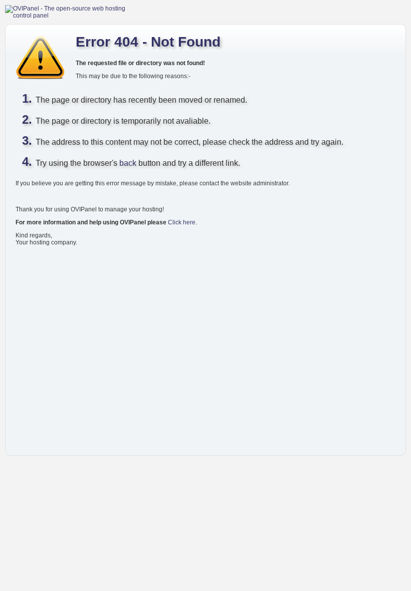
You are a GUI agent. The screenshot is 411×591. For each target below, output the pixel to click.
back (127, 163)
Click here (181, 222)
